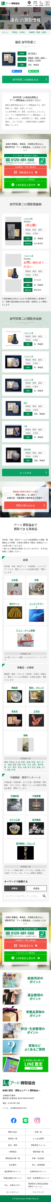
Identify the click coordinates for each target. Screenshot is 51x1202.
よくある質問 (38, 1138)
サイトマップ (38, 1192)
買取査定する (26, 172)
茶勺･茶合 (31, 767)
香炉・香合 (17, 767)
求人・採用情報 (38, 1164)
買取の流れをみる (25, 505)
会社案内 (12, 1164)
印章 (13, 769)
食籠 (38, 767)
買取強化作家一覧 (12, 1158)
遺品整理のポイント (48, 990)
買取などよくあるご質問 (48, 1041)
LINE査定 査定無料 (48, 1058)
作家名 (15, 888)
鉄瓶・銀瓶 (25, 762)
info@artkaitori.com (18, 1108)
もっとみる (25, 472)
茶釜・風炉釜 (37, 764)
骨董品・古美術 (34, 60)
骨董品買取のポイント (48, 1007)
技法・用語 (12, 1145)
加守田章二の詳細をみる (25, 79)
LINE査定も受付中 (26, 184)
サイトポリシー (12, 1192)
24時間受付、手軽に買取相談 (25, 167)
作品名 (36, 888)
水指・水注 (26, 764)
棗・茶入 (8, 767)
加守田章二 (32, 53)
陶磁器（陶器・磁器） (37, 58)
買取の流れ (12, 1132)
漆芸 (9, 769)
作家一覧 (38, 1132)
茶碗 (19, 764)
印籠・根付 (36, 762)
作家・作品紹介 (38, 1158)
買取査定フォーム (38, 1145)
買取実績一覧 (38, 1151)
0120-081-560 (14, 1103)
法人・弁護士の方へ (12, 1185)
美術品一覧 (12, 1138)
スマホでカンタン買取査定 (25, 179)
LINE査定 (13, 1151)
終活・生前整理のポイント (48, 1024)
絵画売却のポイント (48, 974)
